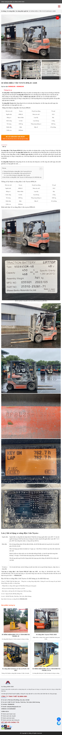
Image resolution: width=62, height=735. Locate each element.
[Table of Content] (40, 168)
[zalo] (59, 719)
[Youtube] (8, 726)
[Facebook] (2, 726)
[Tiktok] (5, 726)
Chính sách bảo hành (9, 718)
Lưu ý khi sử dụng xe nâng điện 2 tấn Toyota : (18, 175)
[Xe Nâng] (9, 6)
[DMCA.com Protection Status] (6, 728)
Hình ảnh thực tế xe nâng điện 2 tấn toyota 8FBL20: (17, 173)
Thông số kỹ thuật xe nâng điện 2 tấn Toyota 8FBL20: (17, 171)
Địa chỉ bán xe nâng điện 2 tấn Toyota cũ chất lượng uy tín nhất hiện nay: (22, 177)
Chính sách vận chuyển (9, 716)
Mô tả (4, 146)
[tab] (4, 146)
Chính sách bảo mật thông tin (11, 720)
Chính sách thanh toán (9, 714)
